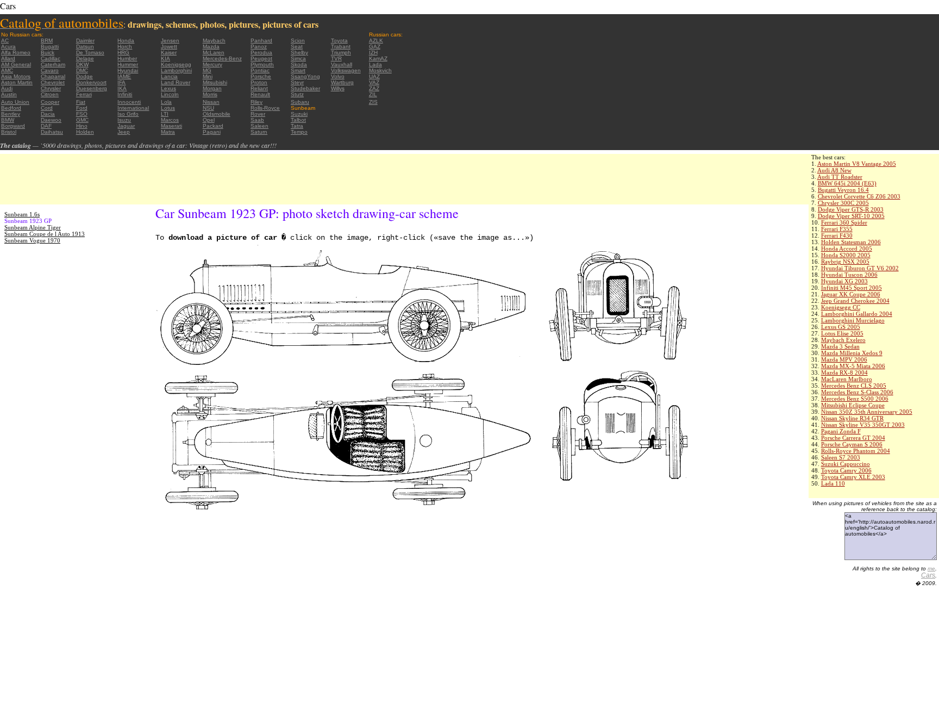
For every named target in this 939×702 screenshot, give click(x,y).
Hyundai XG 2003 (844, 281)
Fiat (80, 102)
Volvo (338, 76)
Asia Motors (15, 76)
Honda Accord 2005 (846, 248)
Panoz (259, 46)
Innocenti (129, 102)
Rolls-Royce (265, 108)
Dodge (84, 76)
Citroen (50, 94)
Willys (338, 88)
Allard (8, 58)
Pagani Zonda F (841, 431)
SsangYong (305, 76)
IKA (122, 88)
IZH (373, 52)
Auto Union (15, 102)
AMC (7, 70)
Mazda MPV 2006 (844, 359)
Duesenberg (91, 88)
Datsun (85, 46)
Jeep (123, 132)
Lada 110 (833, 483)
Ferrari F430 (837, 235)
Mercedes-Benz (222, 58)
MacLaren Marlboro (846, 379)
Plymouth (262, 64)
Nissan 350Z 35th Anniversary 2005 (866, 411)
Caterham (53, 64)
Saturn (259, 132)
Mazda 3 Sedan (840, 346)
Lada (375, 64)
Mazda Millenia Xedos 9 (851, 353)
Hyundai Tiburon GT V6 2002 (860, 268)
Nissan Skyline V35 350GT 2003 (863, 424)
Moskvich (380, 70)
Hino (81, 126)
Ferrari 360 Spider (844, 222)
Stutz (297, 94)
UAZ (374, 76)
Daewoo (51, 120)
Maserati (171, 126)
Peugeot (261, 58)
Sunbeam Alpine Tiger (32, 227)
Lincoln (170, 94)
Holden (85, 132)
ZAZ (374, 88)
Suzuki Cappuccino (845, 464)
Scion (298, 41)
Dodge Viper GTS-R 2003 (851, 209)
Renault (260, 94)
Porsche (261, 76)
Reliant (259, 88)
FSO (81, 114)
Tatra (297, 126)
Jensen (170, 41)
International (133, 108)
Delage (85, 58)
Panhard (261, 41)
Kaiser (169, 52)
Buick (47, 52)
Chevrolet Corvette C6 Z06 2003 (859, 196)
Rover (258, 114)
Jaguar (126, 126)
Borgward (13, 126)
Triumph (341, 52)
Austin (9, 94)
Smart (298, 70)
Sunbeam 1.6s (22, 214)
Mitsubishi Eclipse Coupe (853, 405)
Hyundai (127, 70)
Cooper (50, 102)
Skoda (299, 64)
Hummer (127, 64)
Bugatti (50, 46)
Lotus (168, 108)
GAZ (374, 46)
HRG (123, 52)
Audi (6, 88)
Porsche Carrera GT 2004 (853, 437)
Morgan (212, 88)
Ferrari (84, 94)
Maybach (214, 41)
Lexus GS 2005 (840, 327)
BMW (7, 120)
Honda (125, 41)
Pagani (212, 132)
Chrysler (51, 88)
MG (207, 70)
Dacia (48, 114)
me (931, 568)
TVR (336, 58)
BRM (47, 41)
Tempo (299, 132)
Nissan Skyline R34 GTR (852, 418)
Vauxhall (341, 64)
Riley (256, 102)
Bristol (8, 132)
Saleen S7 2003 (840, 457)
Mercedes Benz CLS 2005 (853, 385)
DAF (46, 126)
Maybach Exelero (843, 340)
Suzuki (299, 114)
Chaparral (53, 76)
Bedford (11, 108)
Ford (81, 108)
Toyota (339, 41)
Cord (47, 108)
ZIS (373, 102)
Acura (8, 46)
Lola (166, 102)
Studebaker (305, 88)
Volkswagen (346, 70)
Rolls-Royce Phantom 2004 (855, 451)
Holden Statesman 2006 (851, 242)
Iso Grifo (128, 114)
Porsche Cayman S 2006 (851, 444)
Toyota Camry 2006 (846, 470)
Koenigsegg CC (840, 307)
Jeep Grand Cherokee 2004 (855, 300)
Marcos (170, 120)
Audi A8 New (834, 170)
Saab (257, 120)
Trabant (340, 46)
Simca (298, 58)
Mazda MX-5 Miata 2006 (853, 366)
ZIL (373, 94)
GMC (82, 120)
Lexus (168, 88)
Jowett (169, 46)
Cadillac (50, 58)
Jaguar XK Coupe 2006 (850, 294)
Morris (210, 94)
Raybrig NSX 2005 (845, 261)
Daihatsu (52, 132)
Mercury (212, 64)
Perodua (261, 52)
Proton (259, 82)
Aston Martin (17, 82)
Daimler (85, 41)
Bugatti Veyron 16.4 (843, 190)
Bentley (10, 114)
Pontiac (260, 70)
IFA (121, 82)
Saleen (259, 126)
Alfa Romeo (15, 52)
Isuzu (124, 120)
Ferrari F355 (837, 229)
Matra (168, 132)
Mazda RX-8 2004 (844, 372)
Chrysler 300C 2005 (843, 203)
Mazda (211, 46)
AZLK (376, 41)
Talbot (298, 120)
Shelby (299, 52)
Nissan (211, 102)
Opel (209, 120)
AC (5, 41)
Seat (297, 46)
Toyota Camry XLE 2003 (853, 477)
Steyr (297, 82)
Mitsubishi (215, 82)
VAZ (374, 82)
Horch (124, 46)
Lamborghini (176, 70)
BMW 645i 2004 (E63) (847, 183)
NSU (208, 108)
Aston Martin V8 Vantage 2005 (856, 163)
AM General (16, 64)
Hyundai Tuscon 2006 (849, 274)
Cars (928, 575)
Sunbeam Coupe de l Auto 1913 (44, 234)
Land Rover (175, 82)
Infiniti (124, 94)
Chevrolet (53, 82)
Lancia (169, 76)
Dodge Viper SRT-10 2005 (851, 216)
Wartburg (342, 82)
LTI (164, 114)
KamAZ (378, 58)
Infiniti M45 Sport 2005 (851, 287)
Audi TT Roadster (839, 176)
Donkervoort (91, 82)
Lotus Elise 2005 (842, 333)
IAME (124, 76)
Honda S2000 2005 (846, 255)
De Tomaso (90, 52)
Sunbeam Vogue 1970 (32, 240)
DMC (82, 70)
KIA (165, 58)
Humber (127, 58)
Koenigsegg (176, 64)
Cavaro (50, 70)
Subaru (300, 102)
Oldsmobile (216, 114)
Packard (213, 126)
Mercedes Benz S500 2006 (854, 398)
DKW (82, 64)
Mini (207, 76)
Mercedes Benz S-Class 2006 (857, 392)
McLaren (213, 52)
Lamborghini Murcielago (853, 320)
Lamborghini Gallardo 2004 (856, 313)
